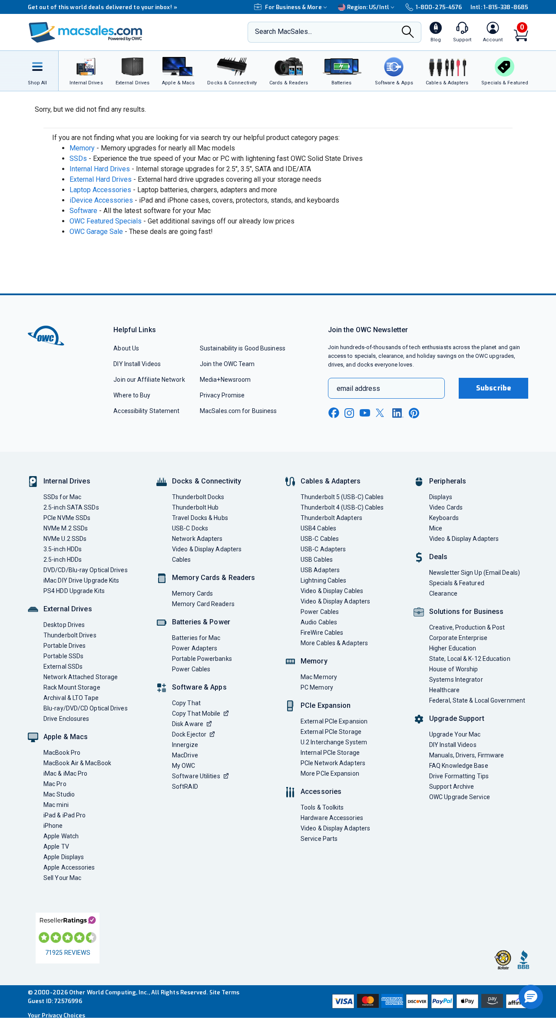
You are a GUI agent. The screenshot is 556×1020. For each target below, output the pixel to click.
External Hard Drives (101, 179)
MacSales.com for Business (238, 410)
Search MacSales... (283, 31)
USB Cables (317, 559)
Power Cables (191, 669)
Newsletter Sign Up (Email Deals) (474, 572)
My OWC (183, 765)
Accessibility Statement (146, 410)
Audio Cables (319, 622)
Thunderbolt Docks (198, 496)
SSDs (78, 158)
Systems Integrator (456, 679)
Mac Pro (54, 783)
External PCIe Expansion (334, 721)
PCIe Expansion (326, 705)
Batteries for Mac (196, 637)
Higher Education (452, 648)
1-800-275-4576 (439, 7)
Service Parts (319, 838)
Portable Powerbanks (202, 658)
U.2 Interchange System (334, 742)
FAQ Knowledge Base (458, 765)
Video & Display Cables (332, 590)
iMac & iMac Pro (65, 773)
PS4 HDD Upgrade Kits (74, 590)
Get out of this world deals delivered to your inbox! (102, 7)
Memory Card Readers (203, 603)
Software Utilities (196, 776)
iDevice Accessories (101, 200)
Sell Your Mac (62, 877)
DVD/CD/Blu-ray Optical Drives (85, 570)
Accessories (321, 791)
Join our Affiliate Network (149, 379)
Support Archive (451, 786)
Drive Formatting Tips (459, 776)
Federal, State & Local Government (477, 700)
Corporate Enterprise (458, 637)
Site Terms (224, 992)
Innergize (185, 744)
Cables (181, 559)
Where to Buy (131, 395)
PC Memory (317, 687)
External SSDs (63, 666)
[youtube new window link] (365, 413)
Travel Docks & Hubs (200, 517)
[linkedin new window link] (398, 413)
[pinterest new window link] (414, 413)
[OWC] (85, 32)
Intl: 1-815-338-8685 (499, 7)
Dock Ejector (189, 734)
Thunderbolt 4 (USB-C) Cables (342, 507)
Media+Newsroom (225, 379)
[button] (531, 997)
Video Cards (446, 507)
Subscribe (493, 388)
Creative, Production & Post (467, 627)
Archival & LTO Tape (71, 697)
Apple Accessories (69, 867)
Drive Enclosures (66, 718)
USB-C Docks (190, 528)
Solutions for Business (466, 611)
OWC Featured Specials (106, 221)
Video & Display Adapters (207, 549)
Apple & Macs (65, 737)
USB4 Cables (318, 528)
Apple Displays (63, 856)
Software (83, 211)
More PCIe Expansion (330, 773)
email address (358, 388)
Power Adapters (194, 648)
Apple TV (56, 846)
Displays (440, 496)
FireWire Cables (322, 632)
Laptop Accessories (100, 190)
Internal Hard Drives (100, 169)
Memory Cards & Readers (213, 577)
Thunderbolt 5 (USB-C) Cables (342, 496)
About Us (126, 348)
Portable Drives (64, 645)
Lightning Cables (323, 580)
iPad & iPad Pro (64, 815)
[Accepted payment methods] (428, 1001)
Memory (82, 148)
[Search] (408, 32)
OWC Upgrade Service (459, 796)
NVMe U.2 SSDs (64, 538)
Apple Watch (61, 836)
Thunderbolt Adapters (331, 517)
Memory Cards (192, 593)
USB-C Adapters (323, 549)
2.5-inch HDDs (62, 559)
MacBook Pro (61, 752)
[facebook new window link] (333, 413)
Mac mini (56, 804)
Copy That (186, 703)
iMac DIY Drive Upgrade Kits (81, 580)
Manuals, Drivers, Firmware (466, 755)
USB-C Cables (320, 538)
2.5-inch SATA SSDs (71, 507)
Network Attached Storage (80, 676)
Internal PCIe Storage (330, 752)
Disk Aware (187, 723)
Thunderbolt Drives (69, 635)
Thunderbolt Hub (195, 507)
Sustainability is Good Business (242, 348)
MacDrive (185, 755)
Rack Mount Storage (71, 687)
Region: (368, 7)
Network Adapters (197, 538)
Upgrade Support (456, 718)
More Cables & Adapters (334, 643)
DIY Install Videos (137, 363)
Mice (435, 528)
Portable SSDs (63, 656)
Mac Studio (59, 794)
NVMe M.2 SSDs (65, 528)
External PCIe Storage (331, 731)
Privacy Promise (222, 395)
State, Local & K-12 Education (469, 658)
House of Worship (453, 669)
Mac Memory (319, 676)
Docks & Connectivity (206, 481)
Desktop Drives (64, 624)
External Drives (67, 609)
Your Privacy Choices (56, 1015)
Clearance (443, 593)
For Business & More (293, 7)
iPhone (53, 825)
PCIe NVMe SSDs (66, 517)
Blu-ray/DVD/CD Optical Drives (85, 708)
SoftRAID (185, 786)
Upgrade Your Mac (454, 734)
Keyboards (444, 517)
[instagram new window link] (349, 413)
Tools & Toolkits (322, 807)
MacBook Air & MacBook (77, 763)
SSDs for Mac (62, 496)
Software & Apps (199, 687)
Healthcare (444, 690)
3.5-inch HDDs (62, 549)
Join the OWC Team (227, 363)
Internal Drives (66, 481)
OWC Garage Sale (96, 231)
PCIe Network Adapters (333, 763)
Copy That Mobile (196, 713)
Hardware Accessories (332, 817)
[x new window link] (381, 413)
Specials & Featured (456, 583)
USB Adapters (320, 570)
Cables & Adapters (331, 481)
